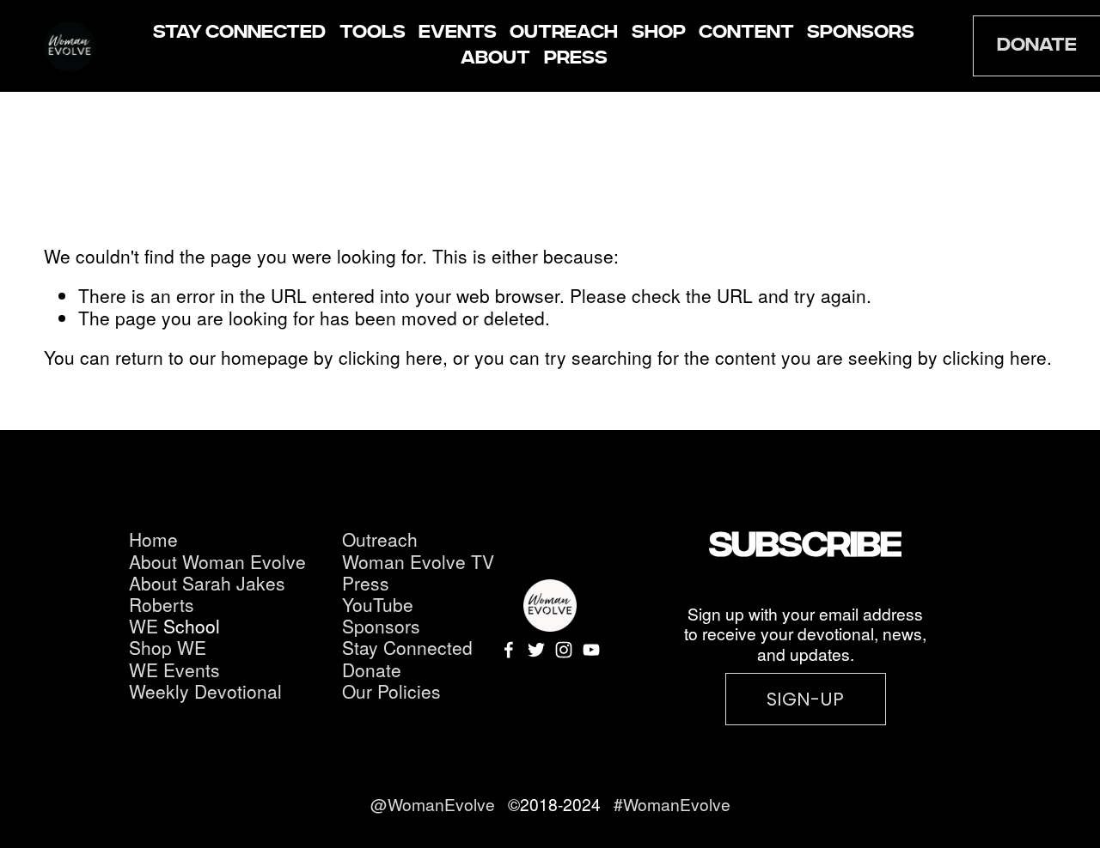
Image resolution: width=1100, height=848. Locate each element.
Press (365, 583)
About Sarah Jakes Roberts (207, 593)
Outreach (380, 539)
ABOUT (495, 58)
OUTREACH (564, 33)
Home (153, 539)
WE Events (174, 670)
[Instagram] (563, 649)
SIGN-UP (805, 699)
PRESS (576, 58)
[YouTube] (591, 649)
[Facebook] (508, 649)
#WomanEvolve (672, 804)
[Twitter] (536, 649)
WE (143, 626)
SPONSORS (860, 33)
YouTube (377, 604)
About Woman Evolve (217, 561)
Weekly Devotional (205, 691)
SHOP (659, 33)
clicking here (391, 357)
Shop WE (167, 647)
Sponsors (381, 626)
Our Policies (391, 691)
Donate (371, 670)
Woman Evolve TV (418, 561)
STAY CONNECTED (239, 33)
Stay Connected (407, 647)
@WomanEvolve (434, 804)
